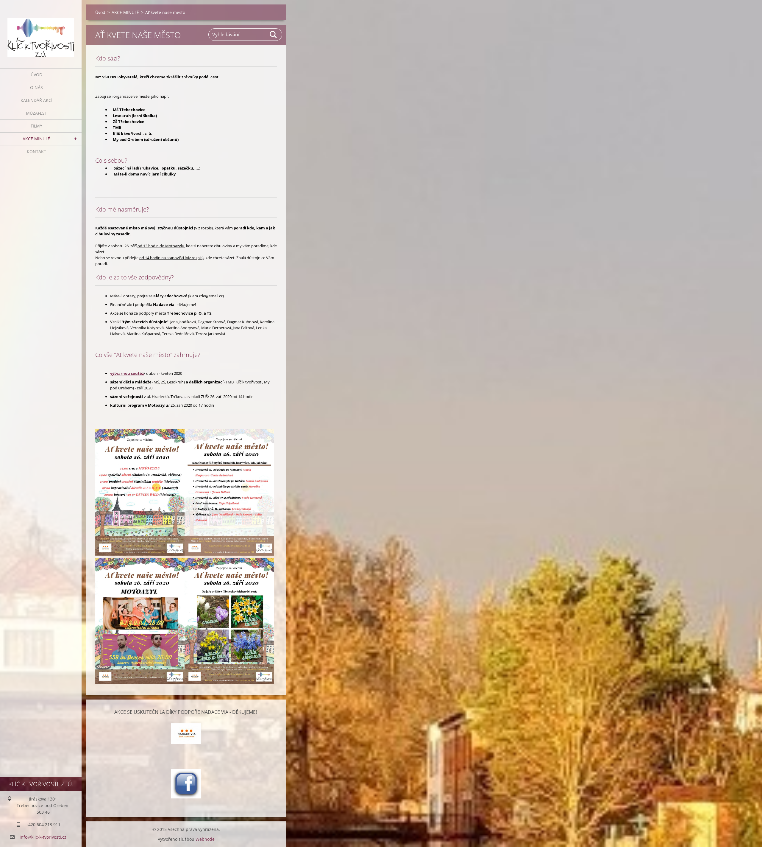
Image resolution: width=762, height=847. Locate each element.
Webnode (205, 839)
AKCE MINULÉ (36, 139)
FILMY (36, 126)
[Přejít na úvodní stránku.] (41, 30)
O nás (36, 87)
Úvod (36, 74)
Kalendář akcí (36, 100)
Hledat (273, 34)
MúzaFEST (36, 113)
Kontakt (36, 151)
